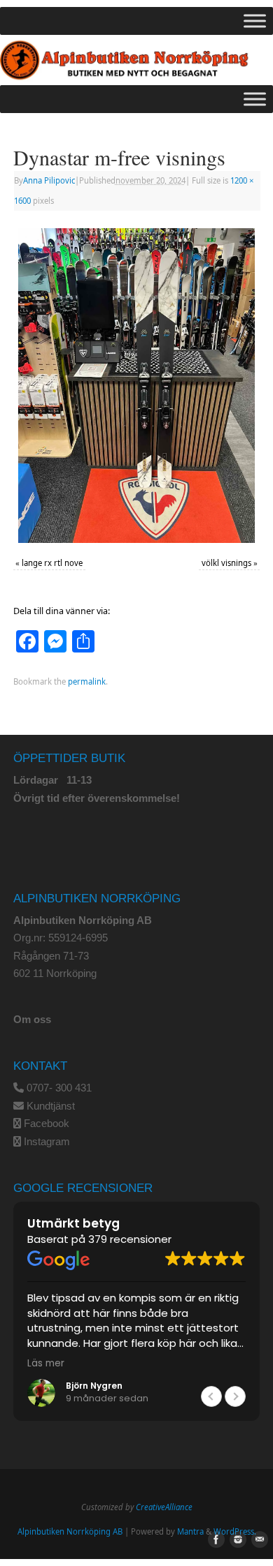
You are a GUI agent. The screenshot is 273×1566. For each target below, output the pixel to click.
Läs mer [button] (45, 1363)
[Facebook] (213, 1540)
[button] (235, 1396)
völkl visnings (226, 563)
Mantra (190, 1531)
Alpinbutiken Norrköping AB (70, 1531)
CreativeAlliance (164, 1507)
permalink (87, 681)
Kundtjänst (51, 1106)
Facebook (46, 1123)
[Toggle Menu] (255, 20)
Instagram (47, 1141)
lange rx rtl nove (52, 563)
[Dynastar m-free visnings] (136, 385)
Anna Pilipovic (49, 180)
